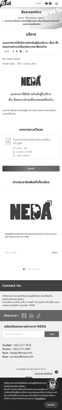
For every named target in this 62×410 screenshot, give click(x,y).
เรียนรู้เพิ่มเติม (40, 398)
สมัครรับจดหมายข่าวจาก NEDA (25, 326)
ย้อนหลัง (31, 168)
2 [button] (27, 269)
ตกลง (51, 334)
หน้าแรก (21, 18)
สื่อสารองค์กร (31, 18)
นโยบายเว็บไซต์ (31, 377)
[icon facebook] (13, 51)
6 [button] (38, 269)
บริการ (40, 18)
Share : (7, 51)
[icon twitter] (17, 51)
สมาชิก (38, 3)
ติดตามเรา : (11, 315)
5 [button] (35, 269)
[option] (31, 147)
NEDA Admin (13, 59)
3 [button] (30, 269)
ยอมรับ (51, 405)
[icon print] (27, 51)
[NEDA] (17, 3)
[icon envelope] (21, 51)
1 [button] (24, 269)
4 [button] (32, 269)
